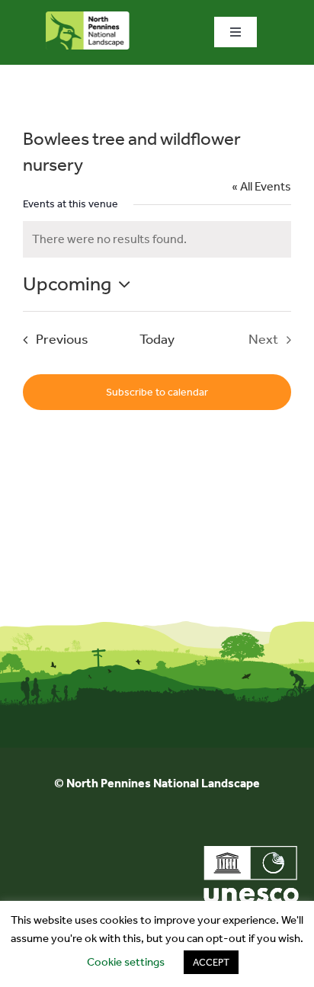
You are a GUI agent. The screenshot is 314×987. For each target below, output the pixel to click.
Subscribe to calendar (157, 392)
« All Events (261, 186)
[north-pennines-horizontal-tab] (88, 17)
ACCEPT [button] (211, 962)
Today (157, 340)
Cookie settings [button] (126, 962)
